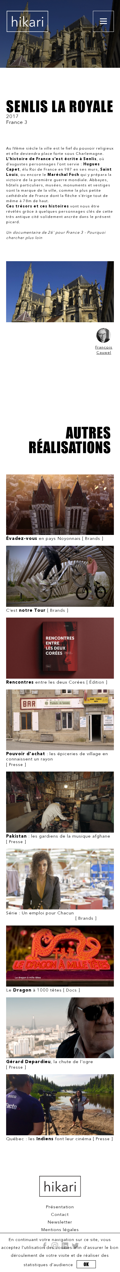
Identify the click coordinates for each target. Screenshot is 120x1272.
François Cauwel (103, 350)
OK (86, 1264)
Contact (60, 1215)
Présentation (60, 1207)
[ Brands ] (54, 539)
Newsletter (59, 1222)
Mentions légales (60, 1230)
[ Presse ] (57, 759)
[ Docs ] (43, 990)
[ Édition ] (56, 682)
